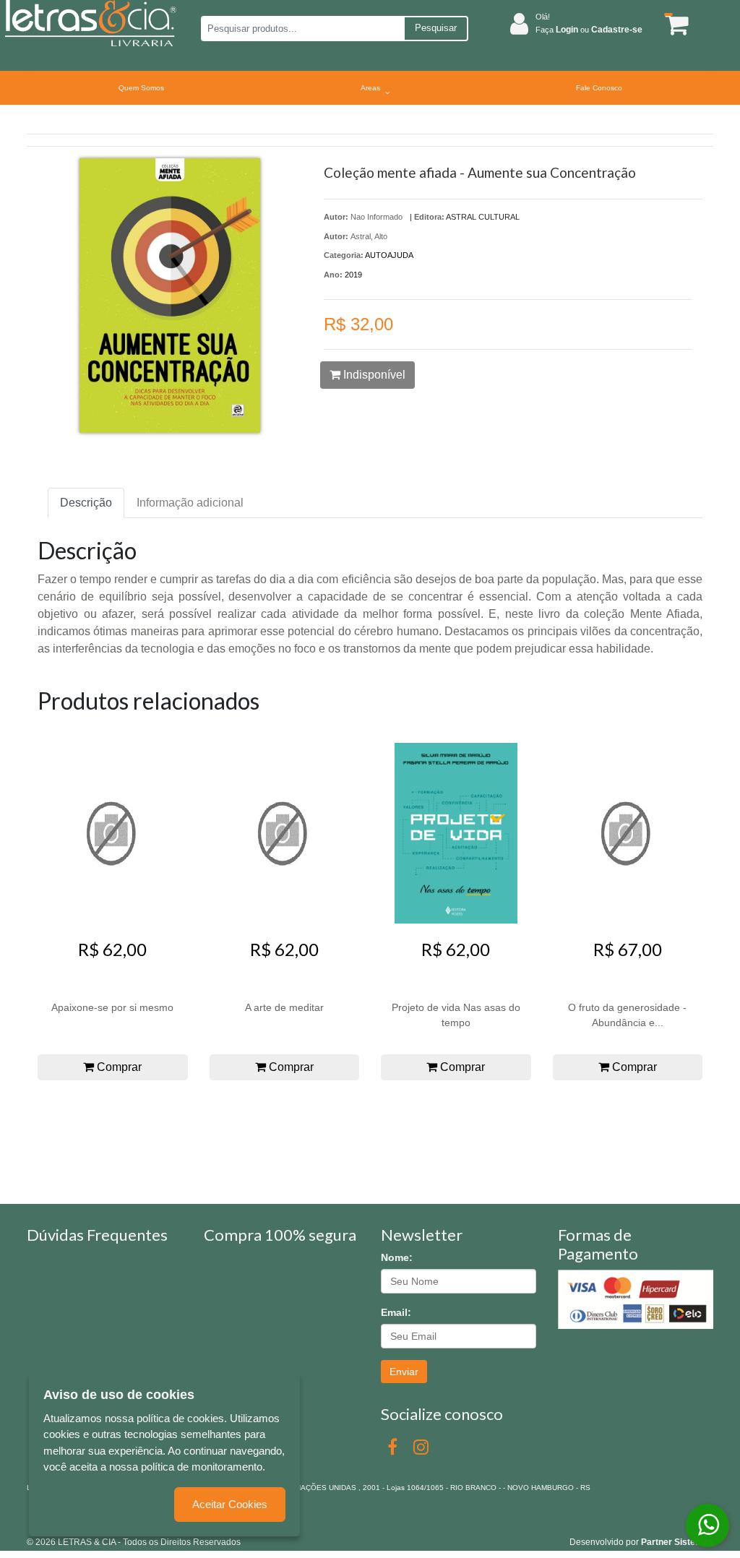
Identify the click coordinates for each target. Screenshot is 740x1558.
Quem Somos (141, 88)
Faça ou (588, 29)
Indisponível (372, 375)
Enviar (404, 1371)
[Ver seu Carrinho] (673, 24)
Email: (396, 1312)
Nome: (397, 1257)
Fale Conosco (599, 88)
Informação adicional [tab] (190, 502)
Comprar (118, 1067)
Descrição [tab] (86, 502)
